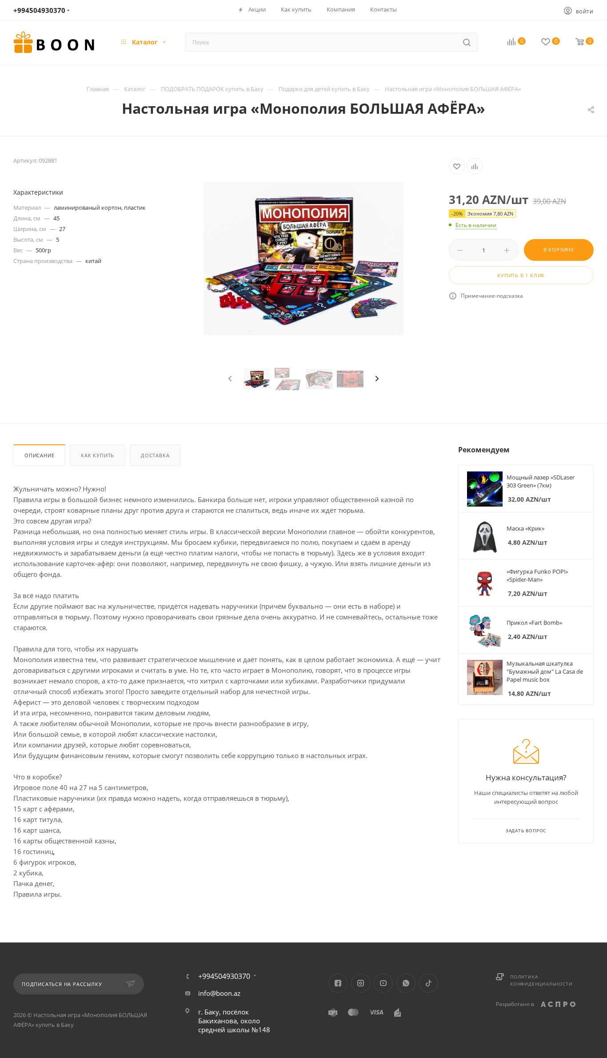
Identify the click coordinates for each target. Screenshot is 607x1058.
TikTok (428, 983)
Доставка (155, 455)
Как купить (97, 455)
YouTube (383, 983)
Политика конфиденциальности (541, 980)
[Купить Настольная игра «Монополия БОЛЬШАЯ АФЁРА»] (303, 258)
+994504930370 (39, 10)
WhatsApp (405, 983)
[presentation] (229, 379)
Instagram (360, 983)
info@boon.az (219, 993)
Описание (39, 455)
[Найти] (467, 42)
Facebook (337, 983)
